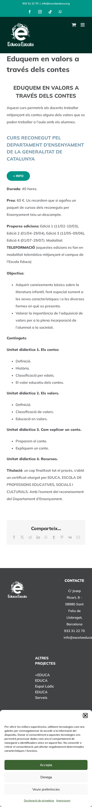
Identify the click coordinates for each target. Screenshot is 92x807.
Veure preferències (46, 789)
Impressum (63, 800)
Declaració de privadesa (39, 800)
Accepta (46, 765)
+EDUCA (42, 675)
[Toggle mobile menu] (83, 24)
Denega (46, 777)
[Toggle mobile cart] (74, 24)
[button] (85, 715)
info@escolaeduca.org (56, 3)
